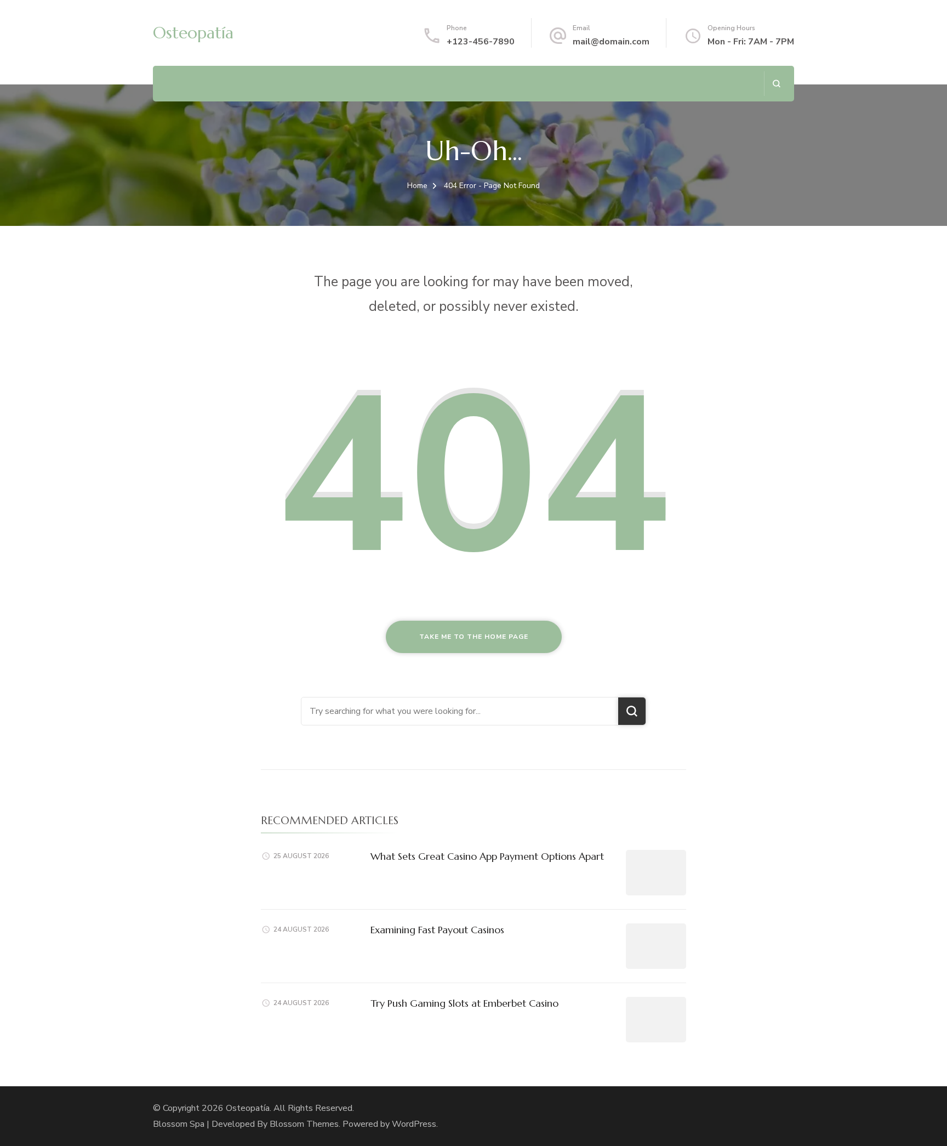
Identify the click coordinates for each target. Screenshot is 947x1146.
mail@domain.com (611, 42)
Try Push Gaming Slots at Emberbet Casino (464, 1003)
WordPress (414, 1124)
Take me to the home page (473, 636)
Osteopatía (193, 32)
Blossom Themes (304, 1124)
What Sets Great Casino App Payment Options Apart (487, 856)
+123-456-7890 (481, 42)
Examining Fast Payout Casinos (437, 929)
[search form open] (776, 83)
